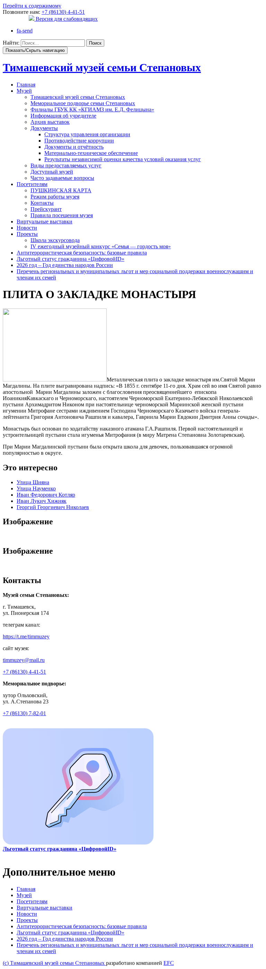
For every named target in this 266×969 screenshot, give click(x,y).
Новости (27, 228)
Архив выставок (50, 122)
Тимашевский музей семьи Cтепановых (102, 67)
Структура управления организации (87, 134)
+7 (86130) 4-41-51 (63, 12)
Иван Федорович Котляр (46, 495)
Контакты (42, 203)
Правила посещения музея (61, 215)
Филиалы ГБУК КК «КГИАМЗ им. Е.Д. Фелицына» (92, 109)
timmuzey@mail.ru (24, 660)
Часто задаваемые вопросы (62, 178)
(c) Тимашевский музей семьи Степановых (54, 963)
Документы (44, 128)
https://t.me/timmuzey (26, 636)
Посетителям (32, 184)
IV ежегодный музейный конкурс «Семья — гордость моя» (100, 246)
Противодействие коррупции (79, 141)
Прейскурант (46, 209)
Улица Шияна (33, 482)
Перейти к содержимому (32, 6)
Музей (24, 91)
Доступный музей (51, 172)
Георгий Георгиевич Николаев (53, 507)
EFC (168, 963)
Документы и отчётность (74, 147)
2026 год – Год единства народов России (65, 265)
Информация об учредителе (63, 116)
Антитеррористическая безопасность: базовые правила (82, 253)
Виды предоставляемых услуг (65, 165)
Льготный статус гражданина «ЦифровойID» (70, 259)
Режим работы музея (54, 197)
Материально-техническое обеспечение (91, 153)
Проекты (27, 234)
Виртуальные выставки (44, 221)
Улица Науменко (36, 488)
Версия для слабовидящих (66, 19)
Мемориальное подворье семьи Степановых (82, 103)
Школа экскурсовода (55, 240)
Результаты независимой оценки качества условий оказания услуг (122, 159)
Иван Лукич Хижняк (41, 501)
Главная (26, 84)
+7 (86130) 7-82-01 (24, 713)
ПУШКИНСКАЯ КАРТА (60, 190)
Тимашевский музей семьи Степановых (77, 97)
